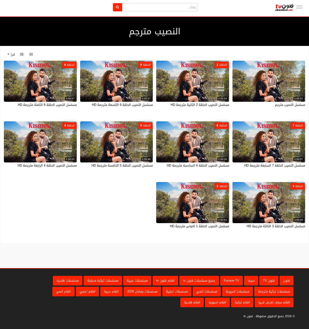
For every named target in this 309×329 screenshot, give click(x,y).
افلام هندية (192, 302)
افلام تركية (242, 302)
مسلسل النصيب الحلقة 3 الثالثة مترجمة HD (276, 226)
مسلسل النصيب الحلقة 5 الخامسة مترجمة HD (122, 165)
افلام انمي (63, 291)
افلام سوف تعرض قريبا (274, 302)
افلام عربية (111, 291)
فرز (12, 54)
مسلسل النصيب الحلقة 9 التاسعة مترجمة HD (122, 105)
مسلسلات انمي (206, 291)
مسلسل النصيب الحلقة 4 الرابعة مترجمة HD (47, 165)
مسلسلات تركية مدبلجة (102, 281)
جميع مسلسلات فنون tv (199, 281)
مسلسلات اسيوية (237, 291)
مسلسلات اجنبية (177, 291)
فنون (286, 281)
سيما (251, 281)
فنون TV (269, 281)
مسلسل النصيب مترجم (290, 105)
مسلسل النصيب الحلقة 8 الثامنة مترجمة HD (47, 105)
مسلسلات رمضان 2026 (142, 291)
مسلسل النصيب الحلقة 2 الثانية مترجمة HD (200, 105)
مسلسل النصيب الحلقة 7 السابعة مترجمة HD (274, 165)
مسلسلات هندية (67, 281)
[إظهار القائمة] (299, 7)
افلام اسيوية (217, 302)
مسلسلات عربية (137, 281)
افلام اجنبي (87, 291)
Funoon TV (231, 281)
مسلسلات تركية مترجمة (274, 291)
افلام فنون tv (165, 281)
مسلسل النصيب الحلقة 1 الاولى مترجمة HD (199, 226)
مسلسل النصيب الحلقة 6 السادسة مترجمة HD (198, 165)
